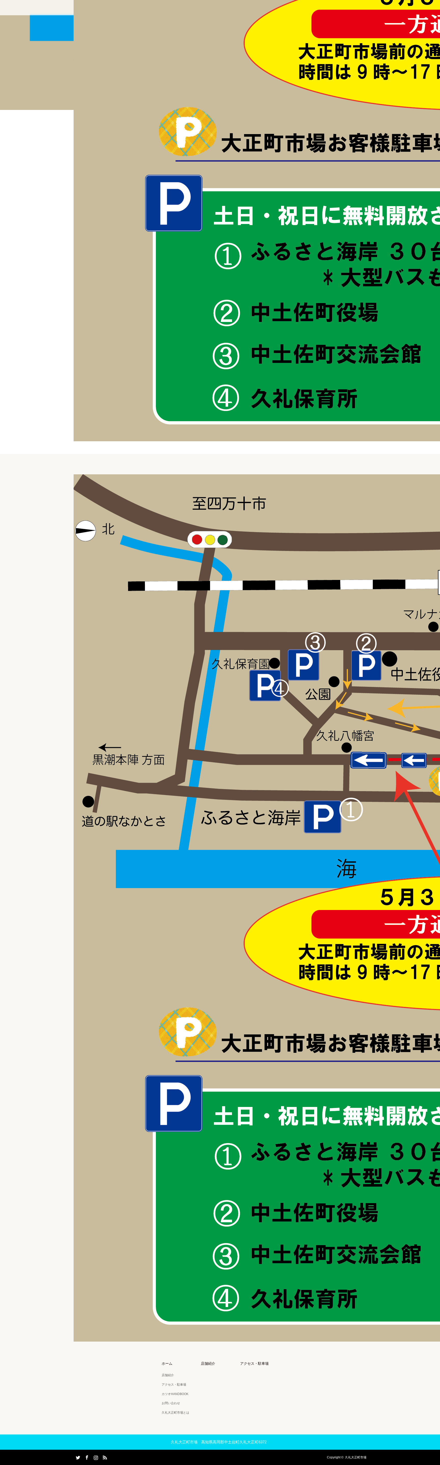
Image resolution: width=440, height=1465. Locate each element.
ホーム (167, 1363)
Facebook (86, 1456)
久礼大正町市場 (355, 1457)
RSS (104, 1456)
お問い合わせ (171, 1403)
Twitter (77, 1456)
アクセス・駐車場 (174, 1384)
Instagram (95, 1456)
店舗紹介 (168, 1375)
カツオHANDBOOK (175, 1394)
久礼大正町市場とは (175, 1412)
